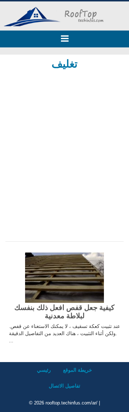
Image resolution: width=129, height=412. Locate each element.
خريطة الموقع (77, 370)
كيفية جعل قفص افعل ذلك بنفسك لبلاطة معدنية (64, 311)
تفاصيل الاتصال (64, 386)
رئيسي (44, 370)
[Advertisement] (64, 144)
